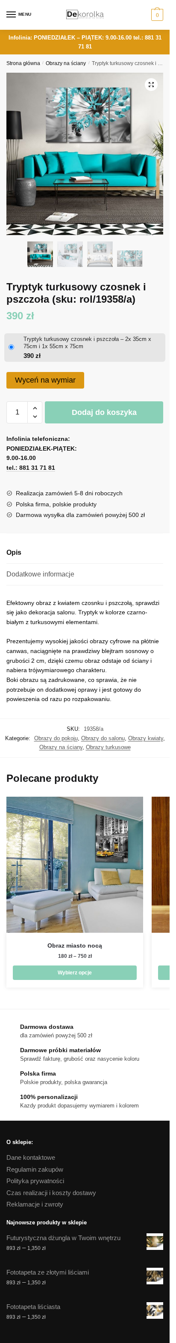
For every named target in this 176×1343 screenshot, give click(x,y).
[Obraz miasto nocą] (74, 865)
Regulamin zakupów (34, 1169)
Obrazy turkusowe (108, 747)
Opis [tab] (13, 552)
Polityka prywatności (35, 1180)
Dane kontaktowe (30, 1157)
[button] (151, 84)
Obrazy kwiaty (145, 738)
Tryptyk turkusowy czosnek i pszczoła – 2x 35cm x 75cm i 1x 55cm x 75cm (87, 342)
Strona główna (23, 63)
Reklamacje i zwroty (34, 1204)
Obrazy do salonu (103, 738)
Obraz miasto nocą (74, 945)
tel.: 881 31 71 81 (30, 467)
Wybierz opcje (75, 973)
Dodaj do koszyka (104, 412)
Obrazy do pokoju (56, 738)
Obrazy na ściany (66, 63)
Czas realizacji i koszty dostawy (51, 1192)
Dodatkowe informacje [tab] (40, 574)
